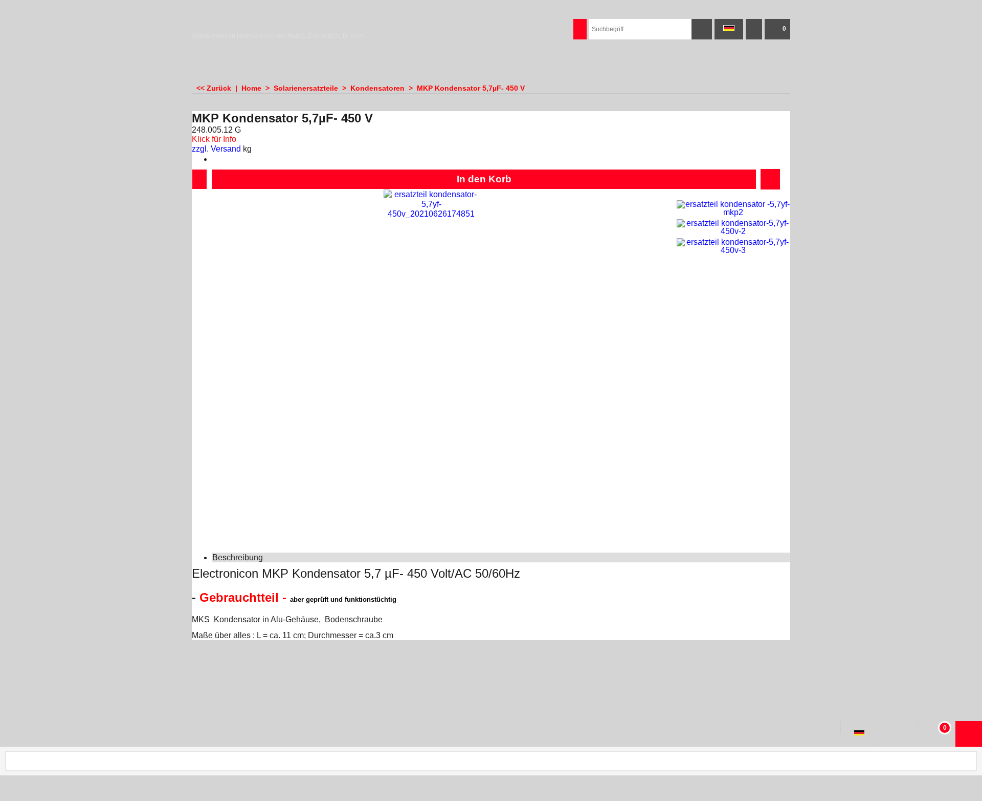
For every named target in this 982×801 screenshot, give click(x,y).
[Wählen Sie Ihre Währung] (754, 29)
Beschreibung (237, 557)
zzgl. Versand (216, 148)
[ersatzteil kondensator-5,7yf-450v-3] (733, 246)
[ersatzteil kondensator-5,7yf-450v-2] (733, 227)
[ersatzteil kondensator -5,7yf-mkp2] (733, 208)
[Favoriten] (770, 179)
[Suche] (701, 29)
